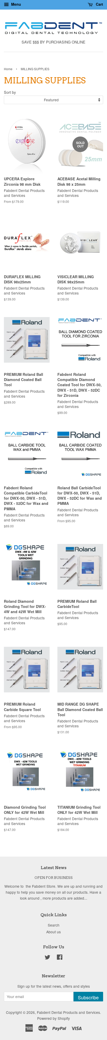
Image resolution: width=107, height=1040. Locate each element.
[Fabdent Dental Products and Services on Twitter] (47, 957)
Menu (15, 4)
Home (8, 69)
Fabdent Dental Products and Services (68, 1012)
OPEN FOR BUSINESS (54, 878)
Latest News (53, 867)
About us (53, 931)
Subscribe (88, 997)
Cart (99, 4)
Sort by (10, 92)
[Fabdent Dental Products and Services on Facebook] (60, 957)
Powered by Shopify (53, 1018)
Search (53, 925)
